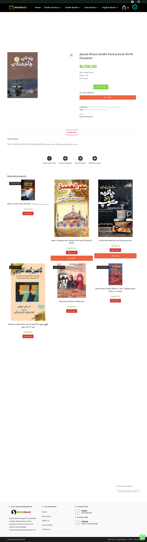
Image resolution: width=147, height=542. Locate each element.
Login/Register (121, 539)
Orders (130, 539)
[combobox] (128, 491)
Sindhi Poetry (116, 107)
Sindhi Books (106, 107)
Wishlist (137, 539)
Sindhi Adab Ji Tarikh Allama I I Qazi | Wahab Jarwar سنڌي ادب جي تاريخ (115, 290)
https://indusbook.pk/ (90, 524)
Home (44, 512)
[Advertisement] (73, 29)
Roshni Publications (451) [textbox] (127, 491)
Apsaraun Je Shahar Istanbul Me (71, 301)
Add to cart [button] (72, 252)
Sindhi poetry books (100, 109)
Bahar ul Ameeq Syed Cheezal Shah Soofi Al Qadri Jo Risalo (71, 241)
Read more (28, 213)
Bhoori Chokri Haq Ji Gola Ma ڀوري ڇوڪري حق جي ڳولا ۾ (28, 204)
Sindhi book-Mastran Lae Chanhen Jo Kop (115, 240)
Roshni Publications (94, 107)
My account (46, 516)
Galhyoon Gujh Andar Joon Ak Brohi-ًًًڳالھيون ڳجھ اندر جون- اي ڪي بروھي (28, 325)
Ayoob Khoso (87, 109)
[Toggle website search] (135, 7)
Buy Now (107, 97)
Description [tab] (71, 132)
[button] (71, 55)
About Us (45, 521)
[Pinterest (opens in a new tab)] (137, 2)
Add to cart (101, 87)
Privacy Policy (47, 525)
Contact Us (46, 529)
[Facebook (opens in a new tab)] (131, 2)
